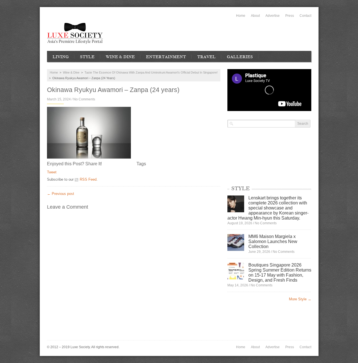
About (255, 16)
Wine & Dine (120, 56)
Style (87, 56)
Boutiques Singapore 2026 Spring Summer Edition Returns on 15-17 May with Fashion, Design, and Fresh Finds (279, 272)
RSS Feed (88, 179)
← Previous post (60, 194)
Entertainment (166, 56)
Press (289, 16)
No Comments (84, 99)
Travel (206, 56)
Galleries (240, 56)
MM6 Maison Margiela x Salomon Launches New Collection (272, 241)
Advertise (272, 16)
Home (240, 16)
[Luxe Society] (75, 33)
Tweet (51, 172)
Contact (305, 16)
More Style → (300, 299)
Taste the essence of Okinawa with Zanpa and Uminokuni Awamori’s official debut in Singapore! (151, 72)
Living (61, 56)
